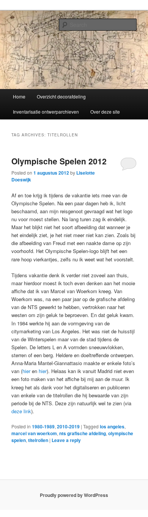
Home (19, 96)
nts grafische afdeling (82, 433)
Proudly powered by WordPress (74, 495)
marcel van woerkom (34, 433)
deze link (21, 411)
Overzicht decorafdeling (61, 96)
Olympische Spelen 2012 (59, 161)
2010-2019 (68, 426)
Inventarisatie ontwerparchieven (46, 111)
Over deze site (105, 111)
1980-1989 (43, 426)
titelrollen (38, 440)
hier (26, 371)
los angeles (112, 426)
